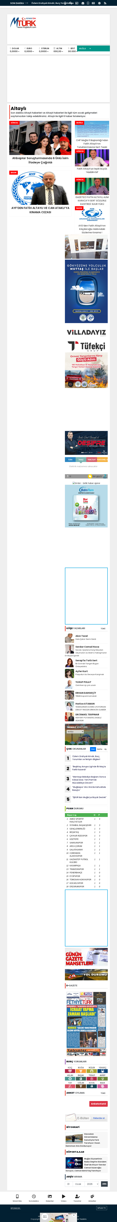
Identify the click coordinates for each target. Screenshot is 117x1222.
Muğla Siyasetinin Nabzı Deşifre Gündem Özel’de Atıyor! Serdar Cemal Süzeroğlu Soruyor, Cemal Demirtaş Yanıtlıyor (86, 1164)
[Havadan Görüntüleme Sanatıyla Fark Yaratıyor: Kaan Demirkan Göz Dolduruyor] (74, 1138)
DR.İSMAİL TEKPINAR (87, 714)
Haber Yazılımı (79, 1219)
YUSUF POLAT (83, 682)
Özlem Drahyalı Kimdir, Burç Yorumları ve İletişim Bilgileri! (83, 758)
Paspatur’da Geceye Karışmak (89, 674)
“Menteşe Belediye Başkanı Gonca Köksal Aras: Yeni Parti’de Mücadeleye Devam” (86, 779)
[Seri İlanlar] (88, 3)
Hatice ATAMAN (85, 703)
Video (63, 1201)
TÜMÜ (103, 628)
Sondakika (34, 1201)
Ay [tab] (105, 749)
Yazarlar (77, 1201)
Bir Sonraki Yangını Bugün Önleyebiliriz (87, 665)
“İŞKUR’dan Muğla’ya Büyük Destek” (86, 799)
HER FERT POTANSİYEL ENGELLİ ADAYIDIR (88, 719)
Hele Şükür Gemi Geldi (85, 639)
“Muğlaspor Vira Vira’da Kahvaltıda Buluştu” (86, 789)
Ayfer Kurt (81, 671)
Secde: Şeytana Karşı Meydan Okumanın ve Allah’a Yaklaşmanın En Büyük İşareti (86, 653)
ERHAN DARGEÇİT (85, 693)
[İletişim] (77, 3)
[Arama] (70, 3)
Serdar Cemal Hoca (87, 646)
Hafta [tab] (99, 749)
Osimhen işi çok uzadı (85, 685)
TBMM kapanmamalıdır (86, 696)
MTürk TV (102, 1208)
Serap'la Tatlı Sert (86, 660)
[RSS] (105, 3)
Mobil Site (17, 1201)
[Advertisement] (56, 35)
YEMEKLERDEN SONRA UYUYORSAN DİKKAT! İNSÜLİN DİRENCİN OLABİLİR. (90, 708)
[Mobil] (65, 3)
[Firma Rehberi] (83, 3)
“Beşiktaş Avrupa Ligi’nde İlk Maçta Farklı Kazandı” (86, 768)
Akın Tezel (81, 636)
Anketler (92, 1201)
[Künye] (99, 3)
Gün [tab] (93, 749)
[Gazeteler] (93, 3)
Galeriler (50, 1201)
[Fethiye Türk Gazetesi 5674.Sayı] (86, 1023)
